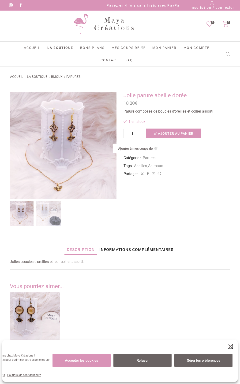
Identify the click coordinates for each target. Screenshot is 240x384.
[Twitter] (142, 174)
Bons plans (92, 48)
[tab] (80, 249)
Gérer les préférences (203, 360)
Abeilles (140, 166)
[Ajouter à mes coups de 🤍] (54, 336)
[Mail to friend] (153, 174)
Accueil (32, 48)
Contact (109, 60)
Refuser (143, 360)
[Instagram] (10, 5)
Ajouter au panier (175, 133)
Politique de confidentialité (24, 375)
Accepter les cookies (81, 360)
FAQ (129, 60)
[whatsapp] (158, 174)
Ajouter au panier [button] (54, 329)
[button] (230, 346)
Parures (73, 76)
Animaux (155, 166)
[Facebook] (19, 5)
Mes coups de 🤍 (128, 48)
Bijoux (57, 76)
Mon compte (197, 48)
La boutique (60, 48)
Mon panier (164, 48)
